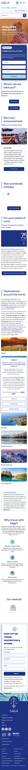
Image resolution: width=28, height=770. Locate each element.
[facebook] (3, 729)
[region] (14, 385)
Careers (3, 751)
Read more (7, 509)
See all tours (14, 101)
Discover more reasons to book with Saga (14, 273)
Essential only (14, 404)
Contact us (5, 715)
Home (2, 7)
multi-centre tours (11, 307)
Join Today (14, 76)
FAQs (3, 722)
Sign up (16, 673)
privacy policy (8, 688)
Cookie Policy (4, 753)
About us (4, 725)
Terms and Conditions (6, 758)
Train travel (4, 321)
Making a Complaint (6, 763)
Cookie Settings (17, 753)
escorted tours (16, 331)
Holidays (8, 7)
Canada (14, 315)
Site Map (16, 751)
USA (23, 315)
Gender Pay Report (18, 760)
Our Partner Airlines (18, 749)
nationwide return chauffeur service (11, 329)
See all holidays (14, 108)
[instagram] (6, 729)
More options (21, 10)
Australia (9, 315)
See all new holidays (14, 208)
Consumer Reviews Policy (7, 760)
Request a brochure (7, 720)
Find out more (14, 169)
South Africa (4, 305)
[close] (26, 46)
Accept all (14, 399)
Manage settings (14, 409)
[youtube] (9, 729)
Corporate (4, 756)
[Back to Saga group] (5, 3)
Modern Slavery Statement (20, 758)
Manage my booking (17, 2)
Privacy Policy (17, 756)
